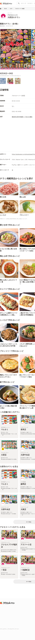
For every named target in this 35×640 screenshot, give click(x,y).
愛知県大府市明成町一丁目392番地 (22, 117)
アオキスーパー (13, 15)
